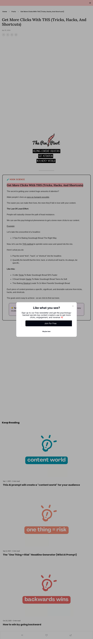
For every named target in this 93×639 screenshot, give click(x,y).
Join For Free (50, 323)
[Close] (73, 306)
